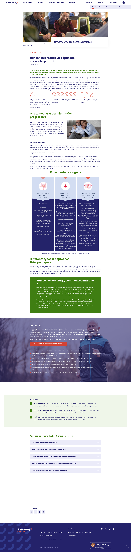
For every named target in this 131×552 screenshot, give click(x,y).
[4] (30, 497)
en (95, 7)
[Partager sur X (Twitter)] (35, 512)
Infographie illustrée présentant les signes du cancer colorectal (55, 253)
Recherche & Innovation (56, 3)
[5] (30, 500)
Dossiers (29, 44)
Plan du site (71, 529)
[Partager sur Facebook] (31, 512)
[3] (30, 494)
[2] (30, 491)
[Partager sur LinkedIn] (39, 512)
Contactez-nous (111, 7)
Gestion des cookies (46, 536)
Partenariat (113, 3)
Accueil (24, 44)
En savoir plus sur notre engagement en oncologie (47, 344)
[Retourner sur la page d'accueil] (127, 547)
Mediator (122, 7)
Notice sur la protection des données (51, 532)
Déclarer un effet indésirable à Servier (51, 539)
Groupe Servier (27, 3)
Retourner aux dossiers (38, 52)
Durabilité (72, 3)
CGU (41, 529)
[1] (30, 489)
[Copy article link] (43, 512)
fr (93, 7)
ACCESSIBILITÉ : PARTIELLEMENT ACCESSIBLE (79, 532)
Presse (101, 7)
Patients (40, 3)
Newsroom (89, 3)
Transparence (72, 536)
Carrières (101, 3)
